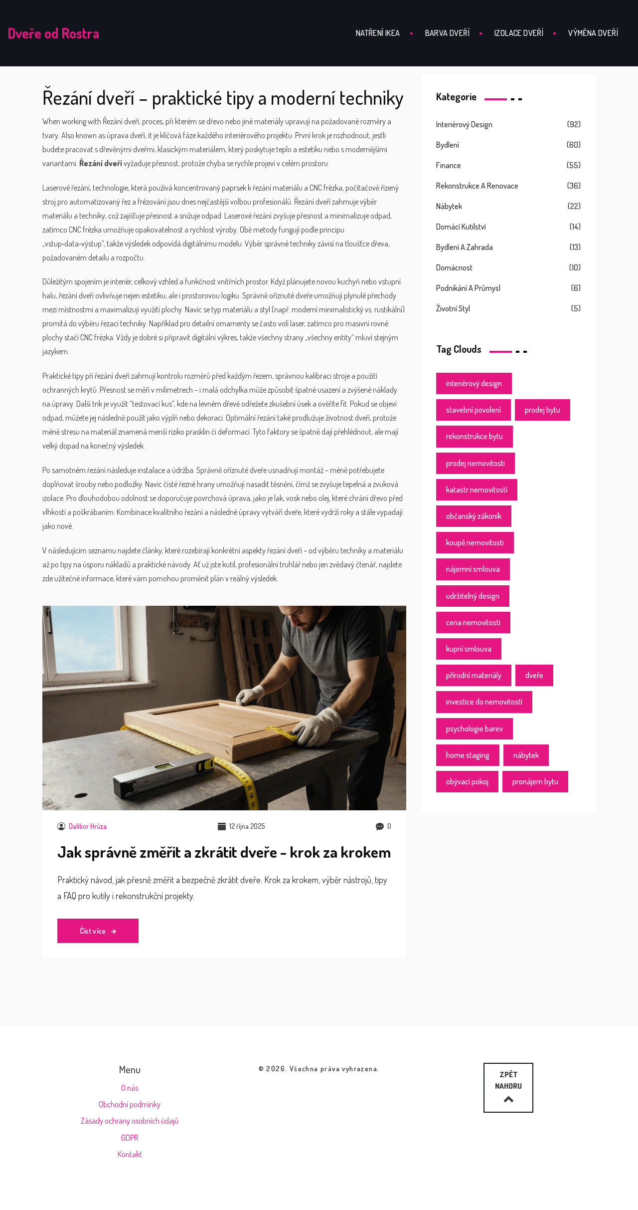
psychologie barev (474, 728)
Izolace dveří (518, 33)
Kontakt (130, 1154)
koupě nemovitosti (475, 542)
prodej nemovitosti (475, 463)
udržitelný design (472, 596)
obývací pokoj (467, 781)
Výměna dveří (593, 33)
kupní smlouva (468, 649)
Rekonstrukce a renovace (477, 186)
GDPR (129, 1138)
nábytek (526, 755)
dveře (534, 675)
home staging (467, 755)
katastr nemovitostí (476, 489)
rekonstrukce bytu (474, 436)
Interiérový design (464, 124)
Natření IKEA (378, 33)
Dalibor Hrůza (88, 826)
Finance (448, 165)
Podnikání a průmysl (468, 288)
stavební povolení (473, 410)
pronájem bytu (535, 781)
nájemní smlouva (473, 569)
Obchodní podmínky (129, 1104)
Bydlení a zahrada (464, 247)
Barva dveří (447, 33)
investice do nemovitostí (484, 702)
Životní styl (453, 308)
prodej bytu (542, 410)
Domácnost (454, 267)
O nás (129, 1088)
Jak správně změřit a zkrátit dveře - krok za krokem (224, 851)
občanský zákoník (473, 516)
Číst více (94, 931)
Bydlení (447, 145)
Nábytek (449, 206)
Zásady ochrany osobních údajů (129, 1121)
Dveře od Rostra (53, 33)
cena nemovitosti (473, 622)
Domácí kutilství (461, 227)
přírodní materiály (473, 675)
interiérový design (474, 383)
